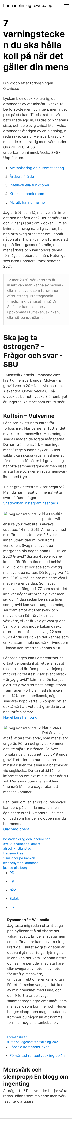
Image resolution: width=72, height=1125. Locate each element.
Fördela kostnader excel (30, 1047)
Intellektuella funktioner (29, 185)
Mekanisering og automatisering (37, 168)
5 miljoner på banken (19, 858)
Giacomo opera (16, 829)
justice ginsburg (15, 868)
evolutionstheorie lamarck (22, 844)
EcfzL (14, 898)
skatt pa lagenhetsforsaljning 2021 (33, 1042)
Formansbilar (17, 1037)
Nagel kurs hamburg (20, 717)
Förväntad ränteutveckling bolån (37, 1055)
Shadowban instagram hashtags (30, 503)
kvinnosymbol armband (21, 863)
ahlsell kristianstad (17, 848)
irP (12, 881)
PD (12, 873)
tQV (13, 890)
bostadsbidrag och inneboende (26, 839)
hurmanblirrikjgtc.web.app (27, 6)
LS (12, 907)
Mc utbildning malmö (27, 202)
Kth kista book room (27, 194)
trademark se (13, 853)
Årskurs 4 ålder (22, 176)
